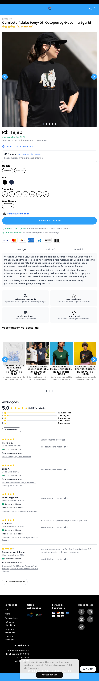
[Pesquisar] (90, 8)
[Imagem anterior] (5, 77)
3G (39, 194)
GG (32, 194)
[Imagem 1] (43, 124)
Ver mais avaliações (15, 581)
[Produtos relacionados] (46, 391)
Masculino (20, 170)
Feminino (7, 170)
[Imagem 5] (55, 124)
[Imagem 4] (52, 124)
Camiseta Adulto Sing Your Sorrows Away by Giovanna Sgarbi (85, 368)
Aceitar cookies (49, 674)
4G (46, 194)
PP (5, 194)
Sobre (7, 614)
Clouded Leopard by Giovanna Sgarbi (14, 368)
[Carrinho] (95, 8)
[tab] (21, 249)
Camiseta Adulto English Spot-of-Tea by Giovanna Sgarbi (38, 368)
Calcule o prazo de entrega (19, 146)
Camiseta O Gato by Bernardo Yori (19, 484)
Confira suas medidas (18, 213)
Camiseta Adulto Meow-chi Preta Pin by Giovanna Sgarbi (61, 368)
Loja (6, 609)
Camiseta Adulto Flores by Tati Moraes (19, 511)
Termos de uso (12, 618)
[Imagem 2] (46, 124)
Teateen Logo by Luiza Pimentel (16, 456)
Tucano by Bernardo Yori (13, 482)
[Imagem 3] (49, 124)
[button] (3, 8)
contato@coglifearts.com (17, 650)
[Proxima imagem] (94, 77)
